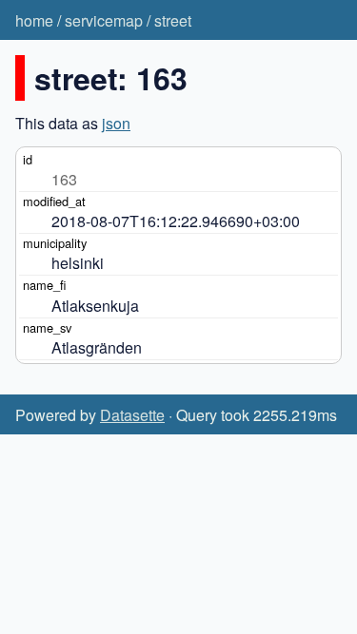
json (116, 123)
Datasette (132, 415)
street (172, 20)
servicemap (104, 20)
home (34, 20)
